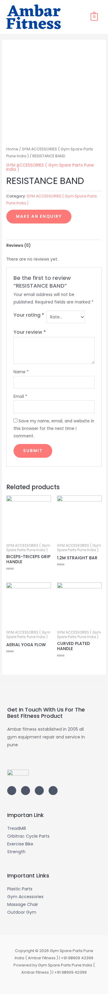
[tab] (54, 245)
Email (20, 396)
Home (12, 149)
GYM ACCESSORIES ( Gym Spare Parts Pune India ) (50, 167)
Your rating (29, 315)
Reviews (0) (18, 245)
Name (21, 372)
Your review (30, 332)
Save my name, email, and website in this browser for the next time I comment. (54, 428)
